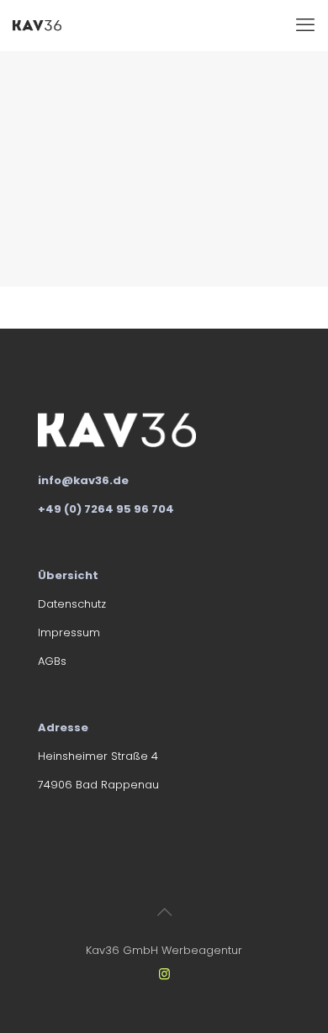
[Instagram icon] (164, 974)
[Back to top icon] (164, 912)
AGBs (52, 661)
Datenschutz (72, 604)
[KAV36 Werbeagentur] (37, 25)
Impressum (69, 632)
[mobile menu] (305, 25)
